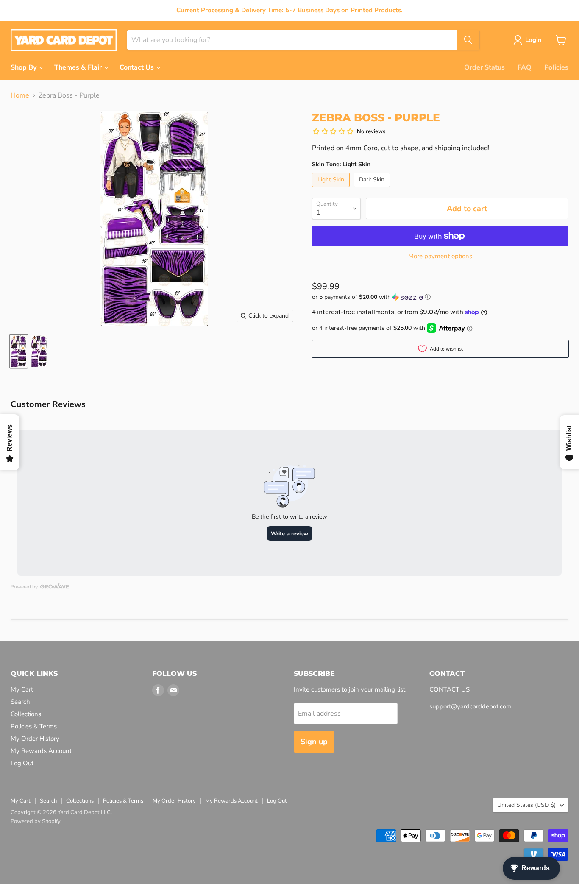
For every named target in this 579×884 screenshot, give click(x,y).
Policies (556, 67)
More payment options (440, 256)
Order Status (484, 67)
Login (533, 40)
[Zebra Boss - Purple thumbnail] (19, 351)
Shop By (24, 67)
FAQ (525, 67)
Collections (26, 714)
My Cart (22, 689)
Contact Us (138, 67)
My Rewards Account (41, 751)
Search (20, 701)
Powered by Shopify (36, 821)
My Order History (35, 738)
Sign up (314, 741)
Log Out (22, 763)
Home (20, 95)
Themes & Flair (78, 67)
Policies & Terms (34, 726)
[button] (440, 297)
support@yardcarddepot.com (470, 706)
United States (526, 805)
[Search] (468, 40)
